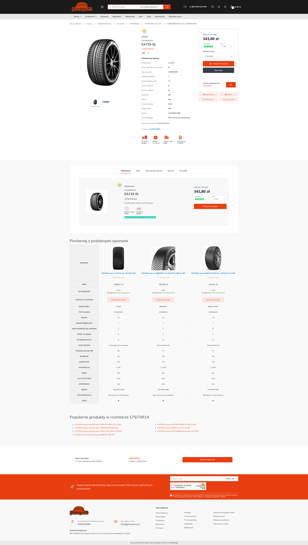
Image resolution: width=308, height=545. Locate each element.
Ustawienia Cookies (220, 524)
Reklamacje (130, 16)
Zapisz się (230, 479)
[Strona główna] (81, 7)
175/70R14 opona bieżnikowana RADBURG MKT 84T (95, 435)
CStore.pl (174, 543)
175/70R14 (147, 48)
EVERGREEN (155, 129)
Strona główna (161, 513)
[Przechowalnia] (212, 7)
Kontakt (187, 512)
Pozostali (129, 186)
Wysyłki (229, 94)
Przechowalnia (209, 99)
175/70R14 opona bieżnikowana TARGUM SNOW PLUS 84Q (98, 424)
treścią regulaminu (199, 495)
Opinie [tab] (170, 170)
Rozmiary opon (175, 16)
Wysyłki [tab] (183, 170)
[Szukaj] (167, 6)
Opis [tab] (138, 170)
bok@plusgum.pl (130, 524)
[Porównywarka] (219, 7)
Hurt (141, 16)
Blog (149, 16)
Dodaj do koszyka (220, 64)
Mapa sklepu (160, 517)
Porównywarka (229, 99)
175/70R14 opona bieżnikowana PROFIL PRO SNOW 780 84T (98, 431)
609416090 (207, 86)
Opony (76, 16)
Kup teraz (218, 70)
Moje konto (160, 524)
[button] (152, 6)
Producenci (90, 16)
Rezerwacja (160, 16)
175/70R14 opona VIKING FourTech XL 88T (173, 428)
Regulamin (116, 16)
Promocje (104, 16)
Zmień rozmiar (209, 51)
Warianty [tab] (126, 170)
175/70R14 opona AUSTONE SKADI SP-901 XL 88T (176, 424)
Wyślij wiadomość (207, 459)
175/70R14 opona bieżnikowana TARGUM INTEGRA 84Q (96, 428)
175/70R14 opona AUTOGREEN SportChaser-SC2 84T (178, 431)
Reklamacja (188, 527)
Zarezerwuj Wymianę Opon (224, 512)
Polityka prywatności (221, 520)
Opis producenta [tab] (153, 170)
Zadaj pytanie (209, 94)
